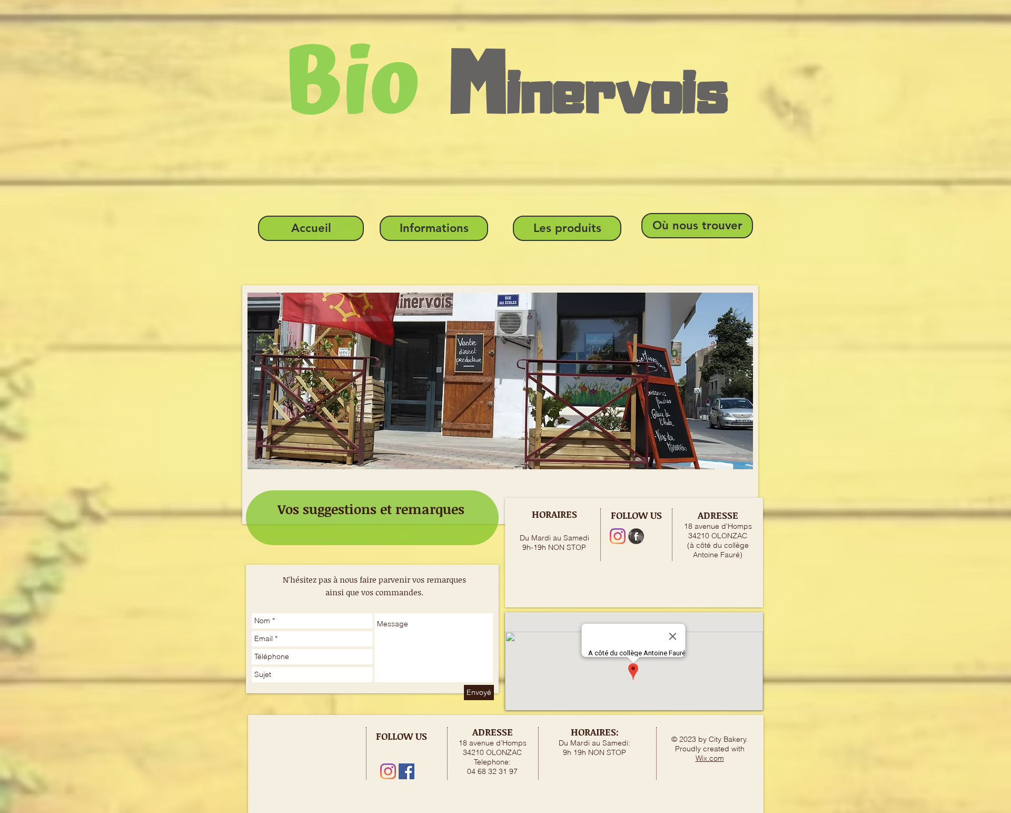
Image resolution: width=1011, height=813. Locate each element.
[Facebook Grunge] (636, 536)
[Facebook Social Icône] (406, 771)
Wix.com (710, 758)
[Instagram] (618, 536)
